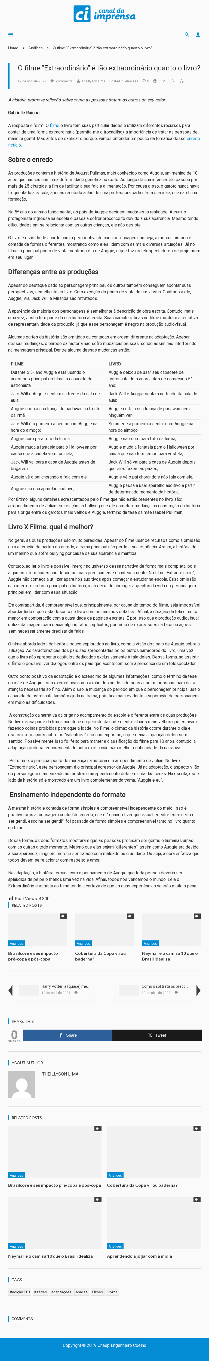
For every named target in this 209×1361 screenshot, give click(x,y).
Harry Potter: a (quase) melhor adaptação (77, 986)
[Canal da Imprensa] (104, 13)
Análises (35, 47)
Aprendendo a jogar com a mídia (140, 1256)
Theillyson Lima (93, 81)
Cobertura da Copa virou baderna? (142, 1185)
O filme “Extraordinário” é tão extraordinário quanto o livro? (102, 47)
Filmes (97, 1291)
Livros (112, 1291)
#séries (40, 1291)
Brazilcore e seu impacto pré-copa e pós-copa (33, 955)
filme (54, 125)
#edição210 (20, 1291)
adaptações (61, 1291)
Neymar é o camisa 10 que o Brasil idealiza (170, 955)
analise (82, 1291)
